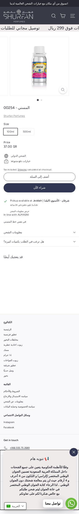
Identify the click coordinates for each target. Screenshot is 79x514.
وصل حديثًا (8, 370)
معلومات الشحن (13, 232)
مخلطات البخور (11, 339)
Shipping (22, 169)
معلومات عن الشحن (13, 401)
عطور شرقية (10, 365)
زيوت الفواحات (11, 360)
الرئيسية (7, 329)
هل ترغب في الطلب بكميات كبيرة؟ (24, 241)
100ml (10, 131)
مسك (6, 350)
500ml (27, 131)
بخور (6, 375)
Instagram (9, 422)
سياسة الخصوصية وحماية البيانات (19, 406)
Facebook (9, 427)
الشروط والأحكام (12, 391)
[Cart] (63, 16)
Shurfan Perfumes (14, 115)
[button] (15, 506)
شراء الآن (39, 187)
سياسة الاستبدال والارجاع (16, 396)
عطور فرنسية (10, 334)
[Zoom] (63, 90)
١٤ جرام (8, 355)
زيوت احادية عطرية (13, 344)
